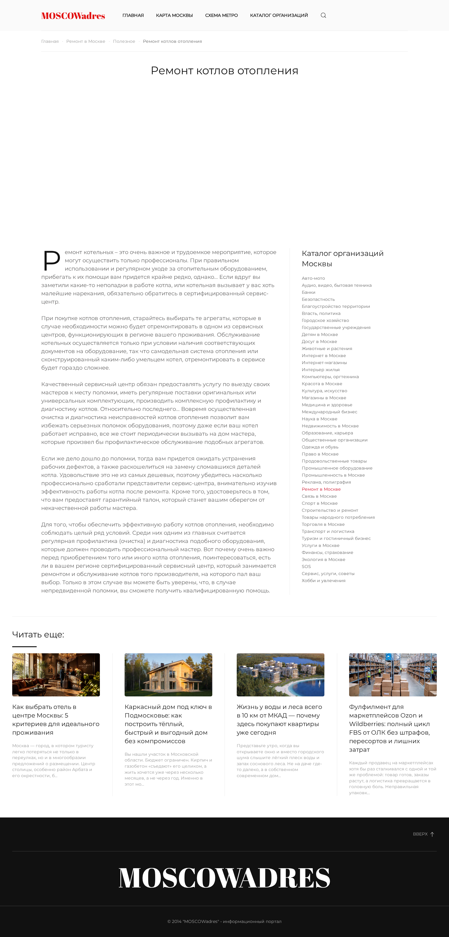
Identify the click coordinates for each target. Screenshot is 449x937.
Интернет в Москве (324, 355)
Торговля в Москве (323, 524)
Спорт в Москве (320, 503)
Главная (133, 15)
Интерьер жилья (321, 369)
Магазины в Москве (324, 397)
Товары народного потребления (338, 517)
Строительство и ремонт (330, 510)
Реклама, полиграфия (326, 482)
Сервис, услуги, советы (328, 573)
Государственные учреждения (336, 327)
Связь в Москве (319, 496)
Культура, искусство (324, 390)
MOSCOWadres (73, 15)
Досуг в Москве (319, 341)
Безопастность (318, 299)
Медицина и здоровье (327, 405)
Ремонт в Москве (85, 41)
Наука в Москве (320, 419)
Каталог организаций (279, 15)
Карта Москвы (174, 15)
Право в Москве (320, 454)
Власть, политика (321, 313)
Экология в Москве (323, 559)
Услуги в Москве (321, 545)
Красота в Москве (322, 383)
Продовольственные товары (334, 461)
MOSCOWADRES (224, 876)
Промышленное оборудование (337, 468)
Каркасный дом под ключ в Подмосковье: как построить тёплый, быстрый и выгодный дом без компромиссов (168, 724)
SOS (306, 566)
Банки (309, 292)
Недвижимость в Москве (330, 426)
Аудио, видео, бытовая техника (337, 285)
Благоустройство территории (336, 306)
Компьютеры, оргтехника (330, 376)
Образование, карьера (327, 433)
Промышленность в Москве (333, 475)
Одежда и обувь (320, 447)
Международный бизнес (329, 412)
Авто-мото (313, 278)
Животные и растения (327, 348)
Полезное (124, 41)
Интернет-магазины (324, 362)
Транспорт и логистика (328, 531)
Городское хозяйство (325, 320)
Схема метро (221, 15)
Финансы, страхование (327, 552)
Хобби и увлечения (323, 580)
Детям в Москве (320, 334)
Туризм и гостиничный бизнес (336, 538)
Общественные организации (335, 440)
